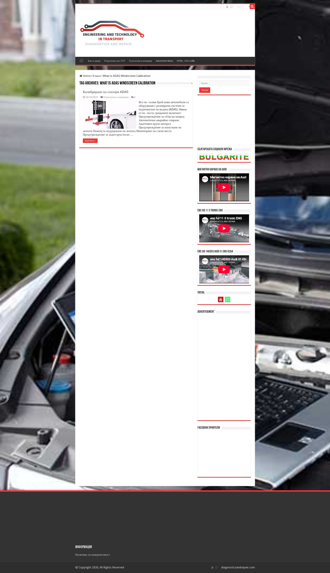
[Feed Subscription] (192, 83)
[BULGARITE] (231, 7)
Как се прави (94, 61)
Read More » (90, 141)
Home (86, 76)
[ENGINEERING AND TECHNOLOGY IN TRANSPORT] (112, 32)
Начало (81, 60)
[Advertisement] (224, 121)
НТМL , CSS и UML (186, 61)
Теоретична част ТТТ (114, 61)
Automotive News (164, 61)
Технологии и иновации (140, 61)
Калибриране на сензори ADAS (105, 92)
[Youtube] (227, 7)
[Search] (252, 6)
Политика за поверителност (92, 554)
